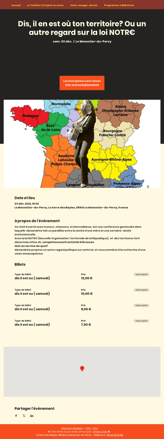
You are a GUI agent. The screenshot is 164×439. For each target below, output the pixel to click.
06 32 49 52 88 (115, 435)
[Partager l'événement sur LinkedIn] (31, 415)
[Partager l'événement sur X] (23, 415)
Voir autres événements (82, 85)
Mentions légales (72, 428)
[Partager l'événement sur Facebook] (16, 415)
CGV (87, 428)
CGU (95, 428)
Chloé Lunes (100, 431)
